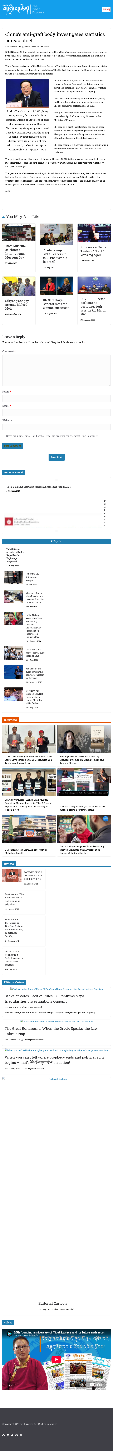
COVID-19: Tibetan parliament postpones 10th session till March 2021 (93, 306)
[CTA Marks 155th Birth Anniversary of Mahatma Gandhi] (29, 829)
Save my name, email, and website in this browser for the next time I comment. (53, 435)
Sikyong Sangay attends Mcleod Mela (17, 304)
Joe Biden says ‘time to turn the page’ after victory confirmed (35, 673)
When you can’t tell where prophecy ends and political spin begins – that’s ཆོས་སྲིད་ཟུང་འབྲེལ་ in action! (54, 1060)
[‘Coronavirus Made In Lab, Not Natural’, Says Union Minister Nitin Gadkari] (13, 694)
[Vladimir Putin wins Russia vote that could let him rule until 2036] (13, 596)
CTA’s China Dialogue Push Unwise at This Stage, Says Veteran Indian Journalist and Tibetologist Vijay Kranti (28, 759)
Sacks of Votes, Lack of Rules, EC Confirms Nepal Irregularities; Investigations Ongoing (45, 999)
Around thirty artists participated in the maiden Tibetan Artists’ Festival (82, 808)
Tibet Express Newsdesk (32, 1007)
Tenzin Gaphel (30, 46)
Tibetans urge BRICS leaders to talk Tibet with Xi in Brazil (56, 256)
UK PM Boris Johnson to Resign (32, 577)
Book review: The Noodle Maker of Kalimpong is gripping (14, 899)
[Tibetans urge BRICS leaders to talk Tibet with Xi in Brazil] (56, 225)
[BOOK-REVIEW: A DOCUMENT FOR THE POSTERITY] (11, 879)
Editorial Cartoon (52, 1303)
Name (6, 391)
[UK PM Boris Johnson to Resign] (13, 577)
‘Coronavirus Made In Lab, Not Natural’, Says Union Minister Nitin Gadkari (34, 697)
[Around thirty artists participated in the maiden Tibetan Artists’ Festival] (84, 782)
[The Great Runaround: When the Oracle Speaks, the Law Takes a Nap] (56, 1021)
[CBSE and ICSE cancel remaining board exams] (13, 653)
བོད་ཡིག (106, 9)
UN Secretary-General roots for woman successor (56, 304)
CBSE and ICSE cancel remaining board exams (35, 652)
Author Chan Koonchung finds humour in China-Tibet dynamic (14, 958)
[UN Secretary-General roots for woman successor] (56, 278)
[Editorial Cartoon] (56, 1187)
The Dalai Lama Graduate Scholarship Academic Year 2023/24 (38, 486)
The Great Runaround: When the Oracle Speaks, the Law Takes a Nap (51, 1031)
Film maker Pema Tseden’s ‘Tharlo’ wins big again (93, 251)
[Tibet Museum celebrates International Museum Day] (18, 225)
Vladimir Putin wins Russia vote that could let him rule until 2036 (35, 598)
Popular (58, 541)
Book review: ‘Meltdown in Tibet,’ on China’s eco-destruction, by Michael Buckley (14, 928)
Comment (9, 351)
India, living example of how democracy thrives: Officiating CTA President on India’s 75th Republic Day (34, 626)
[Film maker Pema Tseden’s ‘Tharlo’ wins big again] (94, 225)
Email (6, 405)
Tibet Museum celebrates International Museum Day (15, 251)
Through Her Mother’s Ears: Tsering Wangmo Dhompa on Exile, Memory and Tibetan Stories (82, 759)
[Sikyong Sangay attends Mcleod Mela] (18, 278)
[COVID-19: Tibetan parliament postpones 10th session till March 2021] (94, 278)
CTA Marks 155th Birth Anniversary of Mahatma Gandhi (26, 851)
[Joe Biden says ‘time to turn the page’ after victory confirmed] (13, 672)
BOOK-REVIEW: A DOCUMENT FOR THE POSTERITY (33, 875)
